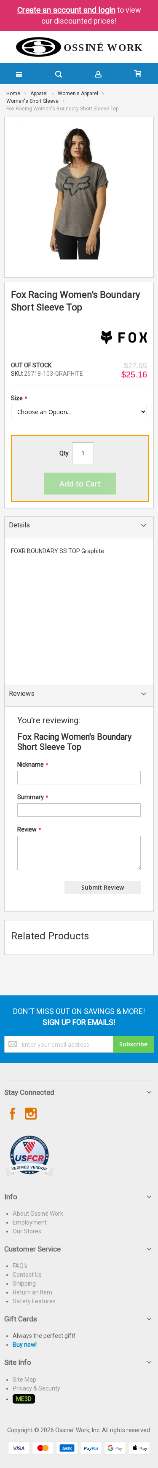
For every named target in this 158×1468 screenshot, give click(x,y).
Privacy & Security (36, 1388)
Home (13, 93)
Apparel (39, 93)
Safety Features (34, 1301)
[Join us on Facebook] (13, 1114)
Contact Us (27, 1274)
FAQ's (20, 1265)
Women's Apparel (78, 93)
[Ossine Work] (79, 47)
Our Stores (27, 1231)
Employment (30, 1222)
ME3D (24, 1399)
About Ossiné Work (38, 1213)
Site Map (24, 1379)
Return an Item (32, 1292)
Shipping (24, 1283)
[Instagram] (30, 1114)
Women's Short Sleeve (32, 101)
